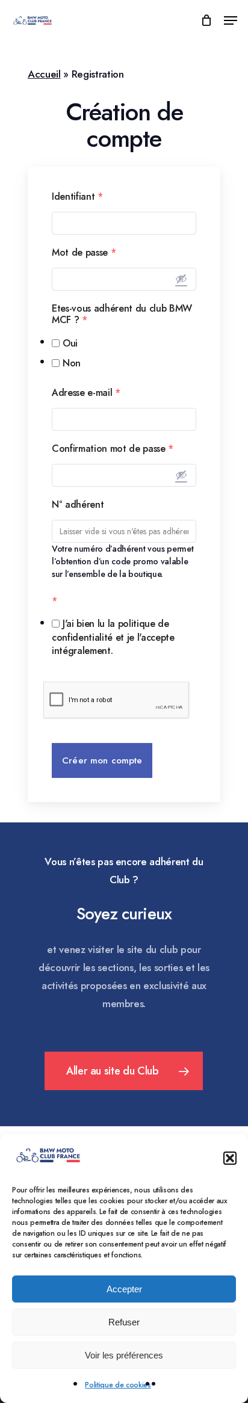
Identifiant (77, 196)
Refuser (124, 1322)
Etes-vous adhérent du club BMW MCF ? (122, 314)
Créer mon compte (102, 760)
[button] (230, 1158)
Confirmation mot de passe (112, 448)
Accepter (124, 1289)
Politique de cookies (117, 1385)
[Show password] (181, 279)
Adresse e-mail (86, 392)
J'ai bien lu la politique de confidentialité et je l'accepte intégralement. (113, 637)
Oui (70, 343)
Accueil (44, 74)
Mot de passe (84, 252)
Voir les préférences (124, 1355)
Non (72, 363)
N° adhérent (78, 504)
